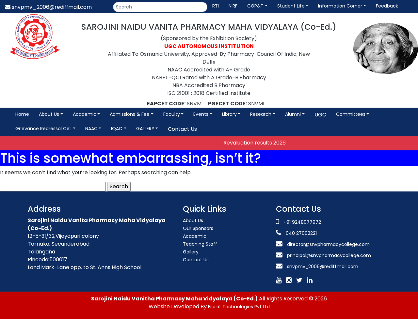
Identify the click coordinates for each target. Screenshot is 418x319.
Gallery (191, 252)
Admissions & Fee (130, 114)
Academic (84, 114)
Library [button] (229, 114)
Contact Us (182, 129)
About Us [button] (49, 114)
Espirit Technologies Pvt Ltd (239, 306)
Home (22, 114)
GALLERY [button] (145, 128)
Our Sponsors (198, 228)
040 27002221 (300, 233)
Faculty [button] (171, 114)
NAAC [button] (91, 128)
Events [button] (200, 114)
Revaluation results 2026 (249, 142)
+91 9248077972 (302, 222)
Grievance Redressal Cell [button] (43, 128)
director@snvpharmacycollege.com (328, 244)
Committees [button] (350, 114)
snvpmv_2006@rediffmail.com (51, 7)
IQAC (116, 128)
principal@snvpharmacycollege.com (328, 255)
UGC (320, 114)
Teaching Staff (200, 244)
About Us (193, 220)
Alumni (293, 114)
